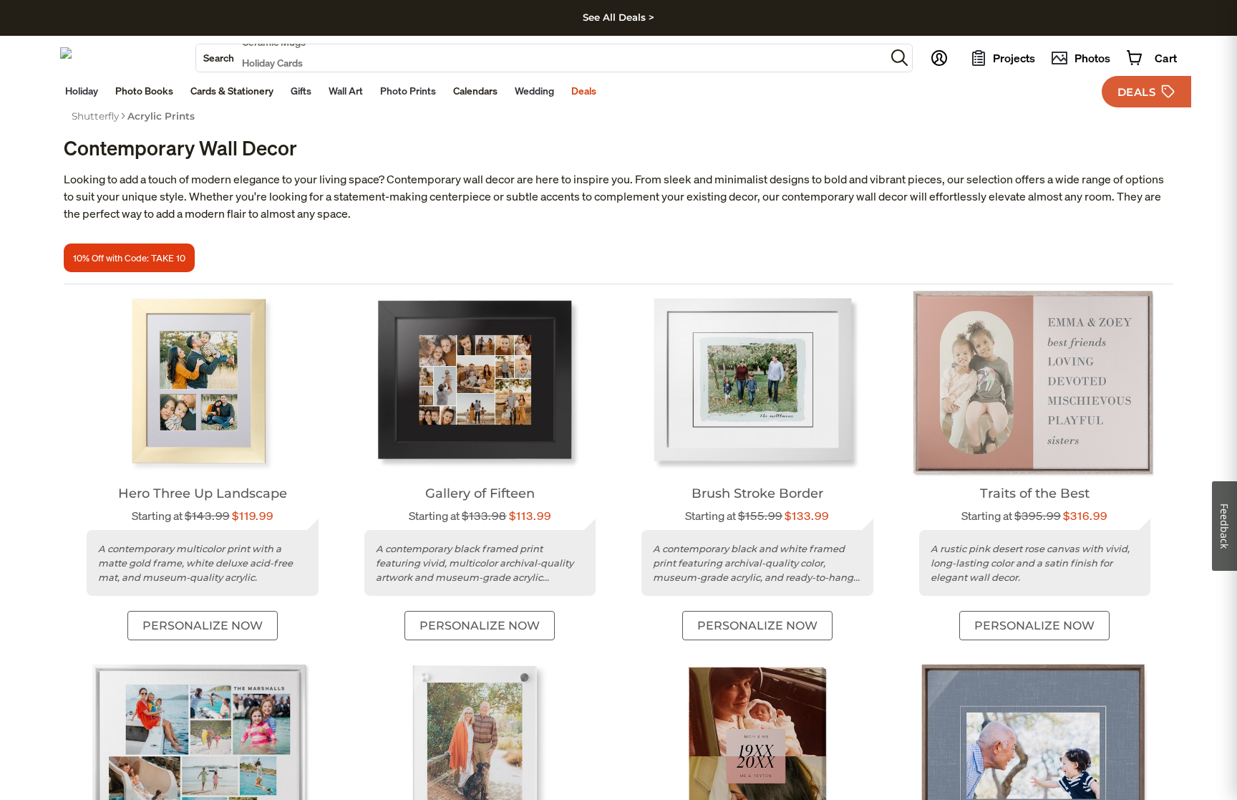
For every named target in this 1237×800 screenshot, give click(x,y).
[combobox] (540, 58)
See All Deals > (618, 17)
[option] (95, 116)
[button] (899, 57)
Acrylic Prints (161, 116)
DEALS (1136, 92)
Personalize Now (202, 625)
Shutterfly (95, 116)
